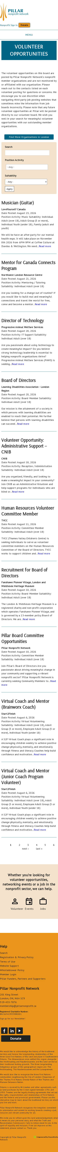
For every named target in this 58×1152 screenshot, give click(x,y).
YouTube (19, 1030)
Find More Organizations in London (29, 137)
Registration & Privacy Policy (17, 957)
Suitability (10, 175)
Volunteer (15, 908)
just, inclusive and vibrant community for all (28, 1111)
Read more (45, 246)
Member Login (8, 974)
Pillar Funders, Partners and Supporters (22, 978)
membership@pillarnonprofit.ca (18, 1006)
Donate (24, 25)
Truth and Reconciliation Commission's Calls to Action (25, 1121)
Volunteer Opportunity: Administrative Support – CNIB (24, 446)
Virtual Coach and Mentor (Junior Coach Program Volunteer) (25, 776)
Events (29, 908)
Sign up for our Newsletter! (12, 1018)
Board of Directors (18, 380)
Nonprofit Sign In (8, 25)
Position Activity (14, 160)
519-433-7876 (8, 1002)
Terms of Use (7, 961)
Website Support (9, 965)
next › (25, 848)
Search (8, 146)
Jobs (43, 908)
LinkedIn (12, 1030)
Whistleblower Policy (12, 970)
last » (39, 848)
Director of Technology (22, 320)
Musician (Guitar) (17, 202)
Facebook (4, 1030)
